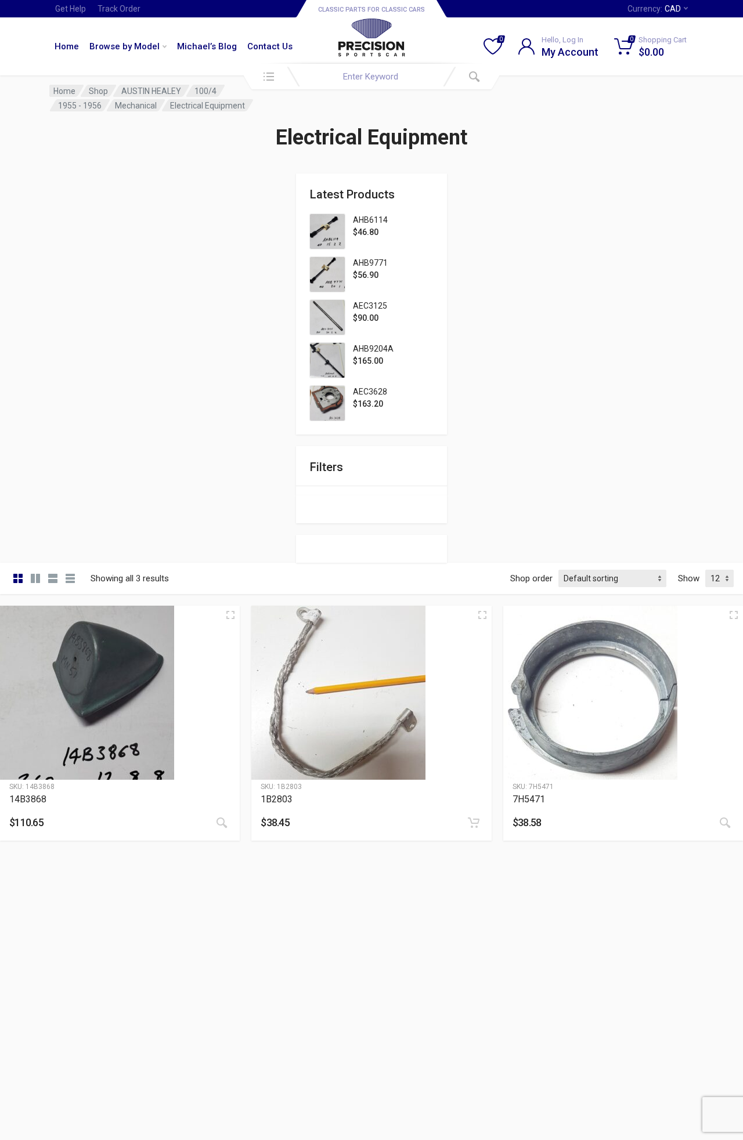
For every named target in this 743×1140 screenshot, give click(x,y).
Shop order (531, 578)
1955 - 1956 (80, 105)
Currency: (654, 8)
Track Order (119, 8)
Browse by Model (124, 46)
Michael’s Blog (207, 46)
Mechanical (136, 105)
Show (688, 578)
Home (67, 46)
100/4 (205, 91)
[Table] (70, 578)
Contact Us (270, 46)
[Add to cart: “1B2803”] (473, 822)
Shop (98, 91)
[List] (53, 578)
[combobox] (371, 76)
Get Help (70, 8)
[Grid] (18, 578)
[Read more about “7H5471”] (725, 822)
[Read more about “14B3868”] (221, 822)
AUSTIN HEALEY (151, 91)
